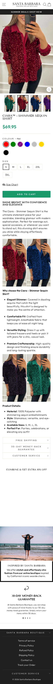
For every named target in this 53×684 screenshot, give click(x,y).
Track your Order (26, 665)
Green (13, 144)
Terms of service (26, 640)
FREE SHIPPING (26, 440)
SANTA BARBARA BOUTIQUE (26, 632)
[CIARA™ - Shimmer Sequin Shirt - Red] (5, 514)
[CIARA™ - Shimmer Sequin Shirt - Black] (13, 516)
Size (6, 161)
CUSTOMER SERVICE (26, 455)
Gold (41, 144)
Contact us (26, 660)
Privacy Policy (26, 645)
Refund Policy (26, 650)
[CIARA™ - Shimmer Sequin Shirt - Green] (8, 514)
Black (6, 153)
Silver (34, 144)
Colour (11, 138)
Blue (27, 144)
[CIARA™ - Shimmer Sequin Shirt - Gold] (10, 516)
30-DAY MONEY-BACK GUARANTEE (26, 447)
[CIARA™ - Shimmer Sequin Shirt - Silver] (18, 514)
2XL (38, 166)
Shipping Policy (26, 655)
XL (28, 166)
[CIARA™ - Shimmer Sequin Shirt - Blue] (15, 514)
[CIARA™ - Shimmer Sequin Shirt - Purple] (11, 514)
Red (6, 144)
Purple (20, 144)
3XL (7, 174)
